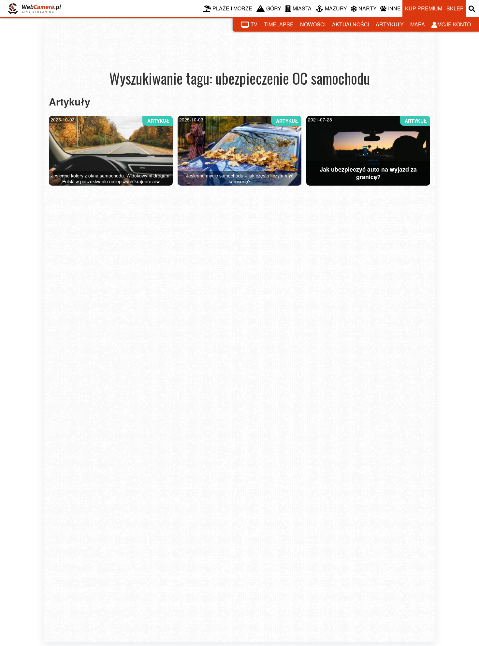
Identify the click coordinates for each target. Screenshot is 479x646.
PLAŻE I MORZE (232, 8)
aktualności (350, 24)
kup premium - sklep (434, 8)
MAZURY (336, 8)
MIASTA (302, 8)
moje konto (454, 24)
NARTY (367, 8)
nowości (313, 24)
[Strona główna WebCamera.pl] (34, 8)
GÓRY (273, 8)
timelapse (279, 24)
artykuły (390, 24)
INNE (394, 8)
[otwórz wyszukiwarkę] (472, 8)
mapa (417, 24)
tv (254, 24)
